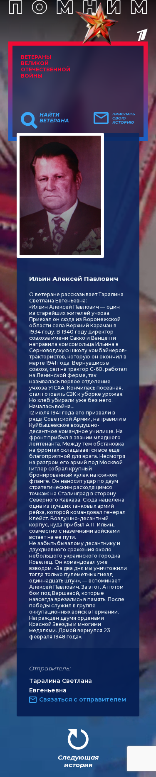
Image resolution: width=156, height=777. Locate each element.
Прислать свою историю (123, 118)
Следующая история (78, 761)
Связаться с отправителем (82, 699)
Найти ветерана (54, 118)
